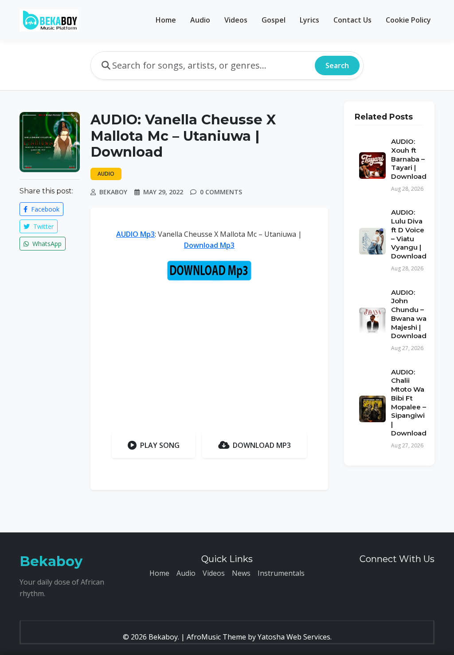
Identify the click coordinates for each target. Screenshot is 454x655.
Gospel (274, 20)
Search (337, 65)
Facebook (44, 209)
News (241, 573)
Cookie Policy (408, 20)
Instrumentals (281, 573)
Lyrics (309, 20)
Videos (235, 20)
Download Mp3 (209, 245)
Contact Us (352, 20)
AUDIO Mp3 (135, 234)
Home (166, 20)
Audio (200, 20)
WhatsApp (46, 243)
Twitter (42, 226)
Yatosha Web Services (294, 637)
